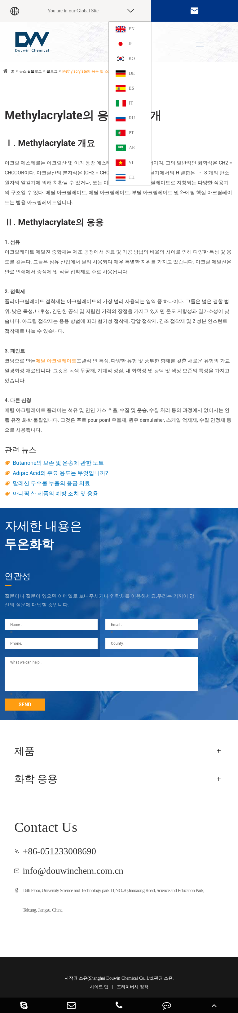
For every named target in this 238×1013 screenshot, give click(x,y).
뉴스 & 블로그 (30, 71)
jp (131, 43)
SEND (25, 704)
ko (132, 58)
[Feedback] (167, 1005)
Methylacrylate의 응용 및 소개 (87, 71)
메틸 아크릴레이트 (56, 360)
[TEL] (119, 1005)
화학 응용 (36, 778)
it (131, 103)
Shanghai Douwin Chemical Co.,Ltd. (121, 978)
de (132, 73)
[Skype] (24, 1005)
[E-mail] (71, 1005)
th (131, 177)
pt (131, 132)
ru (132, 118)
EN (131, 29)
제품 (24, 751)
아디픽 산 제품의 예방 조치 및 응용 (55, 493)
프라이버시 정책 (132, 987)
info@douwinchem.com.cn (73, 871)
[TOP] (214, 1005)
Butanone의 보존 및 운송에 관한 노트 (58, 462)
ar (132, 147)
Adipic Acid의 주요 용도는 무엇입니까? (60, 473)
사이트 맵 (99, 987)
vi (131, 162)
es (131, 88)
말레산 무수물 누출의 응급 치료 (51, 483)
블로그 (52, 71)
